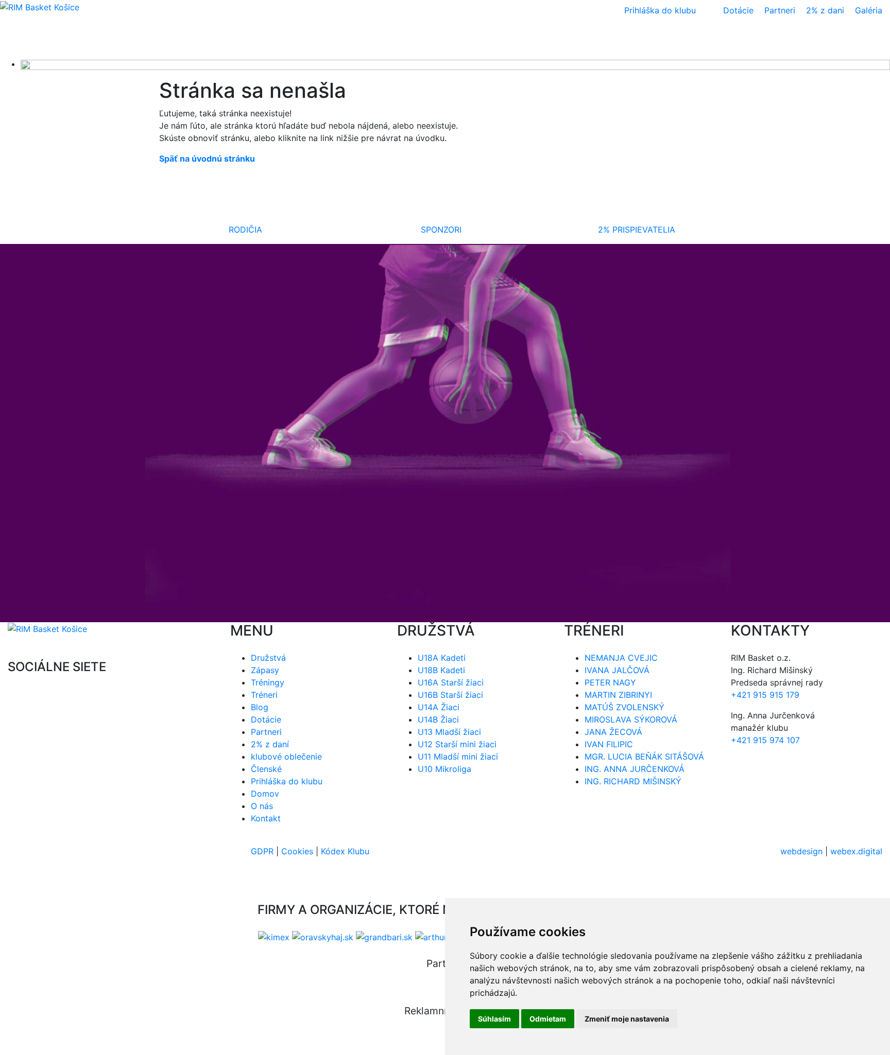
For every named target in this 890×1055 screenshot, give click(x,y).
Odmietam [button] (547, 1018)
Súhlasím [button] (494, 1018)
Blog (259, 707)
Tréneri (264, 695)
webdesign (801, 851)
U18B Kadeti (441, 670)
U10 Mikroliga (444, 769)
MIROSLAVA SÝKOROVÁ (631, 719)
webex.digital (856, 851)
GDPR (262, 851)
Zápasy (265, 670)
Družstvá (268, 658)
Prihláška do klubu (286, 781)
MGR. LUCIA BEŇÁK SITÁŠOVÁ (644, 756)
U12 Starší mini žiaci (457, 744)
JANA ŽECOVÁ (613, 732)
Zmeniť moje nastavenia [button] (627, 1018)
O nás (262, 806)
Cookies (297, 851)
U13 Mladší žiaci (449, 732)
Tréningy (267, 682)
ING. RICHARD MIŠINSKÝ (633, 781)
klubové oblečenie (286, 756)
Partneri (779, 10)
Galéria (868, 10)
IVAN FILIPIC (609, 744)
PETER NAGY (610, 682)
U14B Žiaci (438, 719)
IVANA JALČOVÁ (617, 670)
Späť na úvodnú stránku (207, 158)
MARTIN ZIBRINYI (618, 695)
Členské (266, 769)
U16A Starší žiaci (451, 682)
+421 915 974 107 (765, 740)
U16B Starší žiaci (450, 695)
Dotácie (738, 10)
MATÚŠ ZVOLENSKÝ (624, 707)
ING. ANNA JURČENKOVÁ (634, 769)
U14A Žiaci (438, 707)
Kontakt (266, 818)
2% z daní (270, 744)
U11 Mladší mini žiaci (458, 756)
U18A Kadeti (442, 658)
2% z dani (825, 10)
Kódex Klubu (345, 851)
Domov (265, 793)
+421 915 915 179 (765, 695)
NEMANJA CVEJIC (621, 658)
